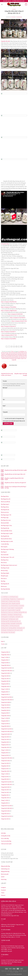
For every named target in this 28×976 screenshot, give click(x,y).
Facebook (3, 890)
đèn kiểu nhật (11, 352)
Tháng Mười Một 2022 (6, 758)
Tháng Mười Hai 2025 (6, 668)
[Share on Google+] (19, 346)
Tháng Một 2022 (5, 779)
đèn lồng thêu (12, 616)
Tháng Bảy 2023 (5, 742)
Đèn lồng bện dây (5, 528)
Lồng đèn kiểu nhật (5, 41)
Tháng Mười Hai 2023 (6, 728)
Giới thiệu (3, 833)
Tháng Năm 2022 (5, 771)
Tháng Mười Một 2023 (6, 731)
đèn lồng (15, 352)
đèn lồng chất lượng (21, 352)
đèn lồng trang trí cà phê (13, 619)
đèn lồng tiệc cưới (19, 616)
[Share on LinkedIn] (21, 346)
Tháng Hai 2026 (5, 662)
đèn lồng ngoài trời (4, 616)
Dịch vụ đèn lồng (5, 838)
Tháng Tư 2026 (4, 657)
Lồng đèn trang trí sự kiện (6, 603)
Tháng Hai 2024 (5, 723)
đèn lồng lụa (15, 354)
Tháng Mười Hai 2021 (6, 781)
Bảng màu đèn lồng (5, 866)
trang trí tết (14, 359)
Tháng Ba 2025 (4, 691)
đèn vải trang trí (12, 632)
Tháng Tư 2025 (4, 689)
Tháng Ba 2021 (4, 803)
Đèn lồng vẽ (4, 552)
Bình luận (5, 387)
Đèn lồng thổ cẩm (5, 509)
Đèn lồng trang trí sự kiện (7, 541)
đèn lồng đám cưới (20, 627)
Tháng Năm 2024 (5, 715)
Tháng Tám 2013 (5, 818)
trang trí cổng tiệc (17, 358)
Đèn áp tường (4, 570)
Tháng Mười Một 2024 (6, 699)
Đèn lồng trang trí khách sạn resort (9, 565)
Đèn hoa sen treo (5, 512)
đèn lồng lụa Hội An (21, 354)
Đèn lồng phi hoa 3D (5, 499)
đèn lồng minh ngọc (17, 614)
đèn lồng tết (9, 355)
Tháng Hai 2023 (5, 755)
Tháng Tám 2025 (5, 678)
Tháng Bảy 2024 (5, 710)
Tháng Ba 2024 (4, 721)
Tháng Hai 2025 (5, 694)
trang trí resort (23, 358)
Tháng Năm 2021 (5, 797)
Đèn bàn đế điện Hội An (6, 530)
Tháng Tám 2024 (5, 707)
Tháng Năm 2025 (5, 686)
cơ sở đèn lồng (21, 351)
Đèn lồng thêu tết (5, 583)
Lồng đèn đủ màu (4, 605)
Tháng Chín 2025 (5, 675)
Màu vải (20, 971)
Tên (4, 399)
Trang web (5, 412)
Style (2, 641)
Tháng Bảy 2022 (5, 766)
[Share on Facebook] (9, 346)
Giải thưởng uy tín (5, 868)
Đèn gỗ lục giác (4, 575)
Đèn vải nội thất (4, 554)
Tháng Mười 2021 (5, 787)
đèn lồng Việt (8, 357)
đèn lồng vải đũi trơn (5, 625)
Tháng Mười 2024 (5, 702)
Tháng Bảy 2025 (5, 681)
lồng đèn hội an (13, 599)
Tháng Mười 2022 (5, 760)
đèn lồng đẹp (3, 630)
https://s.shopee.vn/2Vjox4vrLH (8, 326)
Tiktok (2, 892)
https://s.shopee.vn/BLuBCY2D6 (19, 321)
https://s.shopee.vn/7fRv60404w (8, 307)
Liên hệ (2, 876)
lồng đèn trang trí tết (16, 603)
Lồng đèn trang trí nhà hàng (14, 601)
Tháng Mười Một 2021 (6, 784)
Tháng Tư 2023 (4, 750)
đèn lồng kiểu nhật (9, 354)
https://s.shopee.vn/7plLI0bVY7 (8, 331)
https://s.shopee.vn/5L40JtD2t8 (15, 314)
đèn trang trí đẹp (22, 357)
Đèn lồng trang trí (5, 504)
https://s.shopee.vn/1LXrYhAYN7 (17, 317)
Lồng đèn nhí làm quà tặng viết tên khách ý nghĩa (16, 470)
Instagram (3, 887)
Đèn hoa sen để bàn (5, 501)
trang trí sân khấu (11, 610)
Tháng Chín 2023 (5, 736)
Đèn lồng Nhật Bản (5, 589)
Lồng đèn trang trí (4, 601)
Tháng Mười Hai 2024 (6, 697)
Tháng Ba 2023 (4, 752)
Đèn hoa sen (4, 586)
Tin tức (14, 9)
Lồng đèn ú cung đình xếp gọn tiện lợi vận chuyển (14, 478)
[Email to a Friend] (14, 346)
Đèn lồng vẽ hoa (4, 560)
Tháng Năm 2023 (5, 747)
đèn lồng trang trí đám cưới (15, 621)
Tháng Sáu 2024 (4, 713)
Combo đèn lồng (5, 544)
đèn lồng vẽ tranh (4, 627)
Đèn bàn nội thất (5, 522)
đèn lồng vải (3, 357)
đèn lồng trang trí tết (5, 621)
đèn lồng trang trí (15, 355)
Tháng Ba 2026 (4, 660)
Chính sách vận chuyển (6, 843)
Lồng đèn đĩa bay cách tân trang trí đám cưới (15, 474)
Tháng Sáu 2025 (4, 683)
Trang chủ (4, 971)
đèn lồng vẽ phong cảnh (14, 625)
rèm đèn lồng (11, 358)
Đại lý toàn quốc (5, 874)
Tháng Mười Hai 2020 (6, 805)
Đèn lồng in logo (4, 517)
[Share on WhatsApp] (7, 346)
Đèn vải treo (4, 562)
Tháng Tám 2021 (5, 792)
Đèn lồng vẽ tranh (5, 567)
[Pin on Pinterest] (16, 346)
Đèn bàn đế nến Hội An (6, 538)
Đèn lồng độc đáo (5, 536)
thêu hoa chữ (3, 607)
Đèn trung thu (4, 546)
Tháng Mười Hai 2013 (6, 816)
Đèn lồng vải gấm (5, 573)
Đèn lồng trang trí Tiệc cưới (7, 557)
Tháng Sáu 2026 (4, 652)
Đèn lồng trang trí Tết (6, 515)
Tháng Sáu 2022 (4, 768)
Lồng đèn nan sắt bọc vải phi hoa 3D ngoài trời (15, 482)
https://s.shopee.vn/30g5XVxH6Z (9, 310)
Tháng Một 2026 (5, 665)
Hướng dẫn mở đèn (5, 835)
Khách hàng (3, 879)
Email (4, 405)
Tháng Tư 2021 (4, 800)
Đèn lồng (3, 581)
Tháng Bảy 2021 (5, 795)
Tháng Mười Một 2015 (6, 808)
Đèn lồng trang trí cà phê (6, 533)
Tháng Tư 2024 (4, 718)
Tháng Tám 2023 (5, 739)
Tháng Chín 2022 (5, 763)
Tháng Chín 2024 (5, 705)
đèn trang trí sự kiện (18, 630)
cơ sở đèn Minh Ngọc (5, 599)
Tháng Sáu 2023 (4, 744)
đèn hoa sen (11, 612)
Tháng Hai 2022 (5, 776)
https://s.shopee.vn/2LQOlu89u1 (8, 338)
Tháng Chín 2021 (5, 789)
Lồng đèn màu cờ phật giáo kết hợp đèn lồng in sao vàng (15, 487)
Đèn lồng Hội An (5, 496)
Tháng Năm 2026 (5, 654)
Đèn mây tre (4, 578)
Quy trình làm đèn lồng (13, 605)
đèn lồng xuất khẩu (14, 357)
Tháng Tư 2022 (4, 773)
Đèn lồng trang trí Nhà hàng (7, 549)
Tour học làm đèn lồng (6, 841)
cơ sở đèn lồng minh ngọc (13, 596)
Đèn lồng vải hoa (5, 507)
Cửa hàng (15, 971)
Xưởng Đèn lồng (5, 243)
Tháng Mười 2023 (5, 734)
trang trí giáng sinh (18, 607)
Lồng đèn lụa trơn (20, 599)
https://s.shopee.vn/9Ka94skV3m (9, 301)
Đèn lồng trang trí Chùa (6, 525)
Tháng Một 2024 (5, 726)
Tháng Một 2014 (5, 813)
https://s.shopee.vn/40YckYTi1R (9, 335)
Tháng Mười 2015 (5, 811)
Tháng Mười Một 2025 (6, 670)
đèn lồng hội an (4, 614)
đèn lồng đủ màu (10, 630)
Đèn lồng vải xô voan (6, 520)
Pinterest (3, 895)
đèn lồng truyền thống (22, 355)
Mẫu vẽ (24, 971)
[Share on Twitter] (11, 346)
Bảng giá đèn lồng (5, 871)
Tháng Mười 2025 (5, 673)
